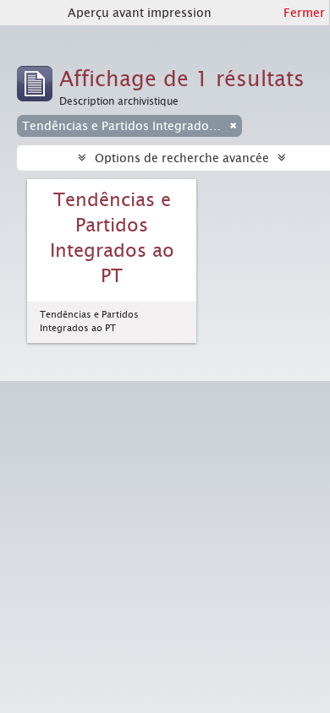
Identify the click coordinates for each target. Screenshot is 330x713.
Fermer (304, 12)
